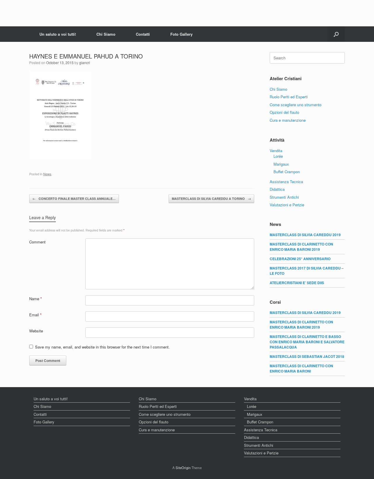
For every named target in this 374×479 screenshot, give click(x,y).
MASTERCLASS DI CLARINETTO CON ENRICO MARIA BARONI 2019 (301, 246)
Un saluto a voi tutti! (57, 34)
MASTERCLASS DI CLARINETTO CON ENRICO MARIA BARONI (301, 368)
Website (36, 331)
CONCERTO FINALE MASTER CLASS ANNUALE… (74, 198)
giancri (84, 62)
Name (35, 298)
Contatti (143, 34)
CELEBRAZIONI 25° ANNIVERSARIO (300, 258)
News (47, 173)
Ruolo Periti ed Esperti (289, 96)
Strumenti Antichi (284, 197)
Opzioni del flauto (284, 112)
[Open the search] (336, 34)
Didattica (277, 189)
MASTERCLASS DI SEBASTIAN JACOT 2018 (307, 356)
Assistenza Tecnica (286, 181)
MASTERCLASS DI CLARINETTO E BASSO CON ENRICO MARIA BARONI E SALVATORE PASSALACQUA (307, 342)
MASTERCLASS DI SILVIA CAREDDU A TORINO (211, 198)
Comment (37, 242)
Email (35, 314)
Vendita (276, 150)
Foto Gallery (181, 34)
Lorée (278, 156)
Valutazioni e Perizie (287, 204)
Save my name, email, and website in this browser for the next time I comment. (102, 347)
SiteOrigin (183, 467)
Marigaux (281, 164)
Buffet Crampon (286, 171)
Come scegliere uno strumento (295, 104)
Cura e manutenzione (288, 120)
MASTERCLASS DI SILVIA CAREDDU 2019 (305, 234)
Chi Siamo (105, 34)
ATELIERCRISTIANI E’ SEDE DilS (297, 282)
